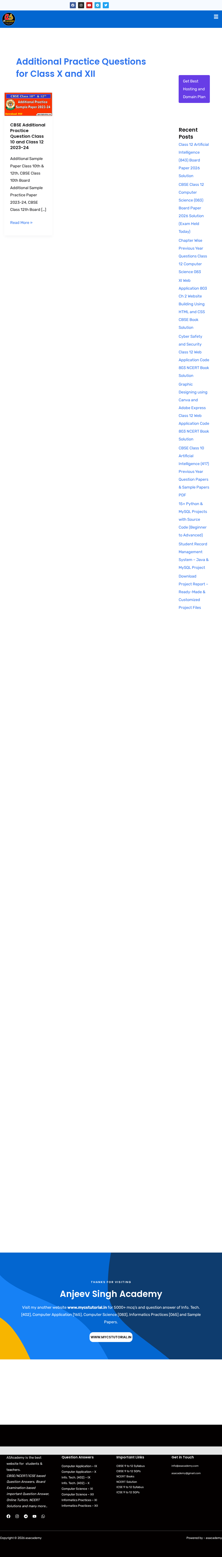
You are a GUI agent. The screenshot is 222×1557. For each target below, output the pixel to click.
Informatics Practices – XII (80, 1506)
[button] (216, 17)
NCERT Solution (126, 1481)
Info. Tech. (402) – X (76, 1483)
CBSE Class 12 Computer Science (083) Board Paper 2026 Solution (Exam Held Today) (191, 208)
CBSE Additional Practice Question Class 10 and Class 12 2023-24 (27, 136)
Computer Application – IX (79, 1466)
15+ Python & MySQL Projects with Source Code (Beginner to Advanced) (193, 519)
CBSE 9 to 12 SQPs (128, 1471)
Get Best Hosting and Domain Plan (194, 89)
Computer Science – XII (78, 1494)
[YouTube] (34, 1516)
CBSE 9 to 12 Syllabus (130, 1466)
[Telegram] (26, 1516)
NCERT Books (125, 1476)
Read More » (21, 222)
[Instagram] (17, 1516)
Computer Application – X (79, 1472)
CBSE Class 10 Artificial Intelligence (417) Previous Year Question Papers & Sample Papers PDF (194, 471)
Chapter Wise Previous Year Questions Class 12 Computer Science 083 (193, 256)
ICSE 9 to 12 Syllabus (130, 1487)
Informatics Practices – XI (79, 1500)
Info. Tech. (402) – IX (76, 1477)
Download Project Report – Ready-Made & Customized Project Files (193, 592)
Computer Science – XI (77, 1489)
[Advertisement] (194, 700)
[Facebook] (8, 1516)
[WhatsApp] (43, 1516)
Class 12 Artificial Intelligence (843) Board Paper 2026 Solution (194, 160)
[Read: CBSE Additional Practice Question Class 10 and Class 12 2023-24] (28, 104)
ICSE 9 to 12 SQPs (128, 1492)
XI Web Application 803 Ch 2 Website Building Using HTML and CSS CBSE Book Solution (193, 304)
